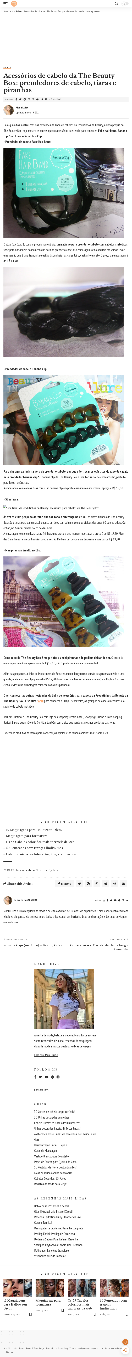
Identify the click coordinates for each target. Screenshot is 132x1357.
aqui (40, 701)
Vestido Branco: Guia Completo (51, 1156)
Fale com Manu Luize (46, 1055)
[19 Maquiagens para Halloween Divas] (17, 1287)
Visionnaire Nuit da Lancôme (50, 1256)
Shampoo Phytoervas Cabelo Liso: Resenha (58, 1245)
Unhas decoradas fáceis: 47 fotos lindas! (57, 1128)
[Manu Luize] (14, 3)
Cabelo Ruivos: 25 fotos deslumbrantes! (57, 1123)
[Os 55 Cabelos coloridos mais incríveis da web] (82, 1287)
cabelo (30, 870)
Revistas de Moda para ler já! (50, 1184)
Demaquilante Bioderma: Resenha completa (58, 1228)
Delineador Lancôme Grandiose (51, 1250)
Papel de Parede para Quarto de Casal (55, 1162)
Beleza (7, 67)
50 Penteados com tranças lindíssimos (34, 848)
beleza (20, 870)
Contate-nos (41, 1090)
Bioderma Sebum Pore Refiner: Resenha (56, 1239)
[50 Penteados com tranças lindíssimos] (114, 1287)
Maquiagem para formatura (26, 836)
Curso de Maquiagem (45, 1151)
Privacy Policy (51, 1348)
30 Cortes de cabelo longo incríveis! (54, 1112)
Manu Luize (22, 107)
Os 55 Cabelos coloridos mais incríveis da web (40, 842)
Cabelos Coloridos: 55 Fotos (50, 1178)
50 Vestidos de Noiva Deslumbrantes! (55, 1167)
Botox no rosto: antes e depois (51, 1206)
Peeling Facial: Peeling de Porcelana (54, 1234)
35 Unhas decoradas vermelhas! (52, 1117)
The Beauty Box (47, 870)
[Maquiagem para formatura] (50, 1287)
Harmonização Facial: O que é (50, 1145)
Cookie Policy (63, 1348)
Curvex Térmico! (43, 1222)
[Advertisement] (66, 39)
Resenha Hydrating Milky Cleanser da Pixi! (57, 1217)
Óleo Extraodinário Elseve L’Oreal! (53, 1211)
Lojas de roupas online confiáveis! (53, 1173)
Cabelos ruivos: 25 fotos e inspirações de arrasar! (42, 854)
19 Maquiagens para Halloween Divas (34, 830)
